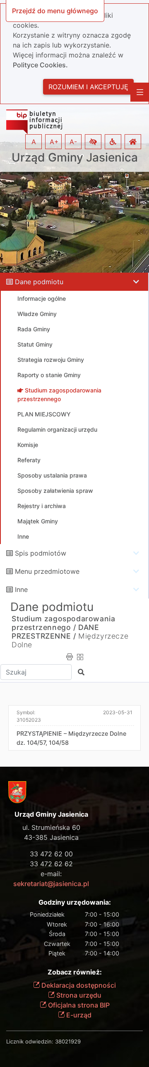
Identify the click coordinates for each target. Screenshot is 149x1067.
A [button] (33, 142)
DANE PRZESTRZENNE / (55, 631)
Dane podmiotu (39, 282)
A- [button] (73, 142)
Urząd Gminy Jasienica (75, 157)
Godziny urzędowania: (74, 902)
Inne (21, 589)
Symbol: (29, 716)
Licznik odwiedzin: (29, 1041)
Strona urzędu (78, 995)
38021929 (68, 1041)
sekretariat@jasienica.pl (51, 883)
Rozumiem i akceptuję (88, 87)
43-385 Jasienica (51, 837)
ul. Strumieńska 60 (51, 827)
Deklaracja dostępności (78, 985)
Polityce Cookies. (40, 65)
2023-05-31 (117, 712)
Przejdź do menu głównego (55, 11)
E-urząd (78, 1015)
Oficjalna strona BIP (78, 1005)
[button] (93, 141)
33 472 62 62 (51, 864)
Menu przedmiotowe (47, 571)
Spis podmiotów (40, 553)
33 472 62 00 (51, 854)
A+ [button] (54, 142)
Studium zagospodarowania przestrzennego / (63, 623)
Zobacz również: (75, 972)
